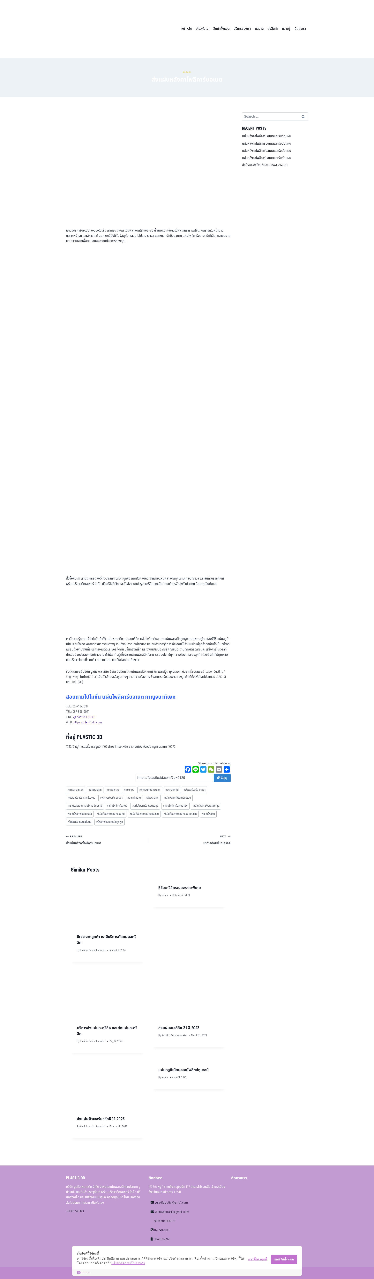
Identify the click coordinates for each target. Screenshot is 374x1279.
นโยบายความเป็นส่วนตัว (128, 1263)
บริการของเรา (242, 28)
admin (165, 895)
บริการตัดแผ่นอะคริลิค (216, 840)
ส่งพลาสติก (152, 798)
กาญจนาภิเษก (76, 790)
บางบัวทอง (113, 790)
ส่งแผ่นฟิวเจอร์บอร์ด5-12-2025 (100, 1119)
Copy (223, 777)
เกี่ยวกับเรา (202, 28)
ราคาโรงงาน (134, 798)
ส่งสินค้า (273, 28)
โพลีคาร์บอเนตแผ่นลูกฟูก (109, 822)
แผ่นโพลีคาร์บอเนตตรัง (175, 806)
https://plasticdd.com (87, 722)
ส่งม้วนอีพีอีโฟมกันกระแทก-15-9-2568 (265, 165)
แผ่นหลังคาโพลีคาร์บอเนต (177, 798)
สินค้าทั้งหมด (221, 28)
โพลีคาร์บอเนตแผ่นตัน (79, 822)
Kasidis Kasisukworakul (93, 950)
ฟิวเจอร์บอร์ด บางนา (194, 790)
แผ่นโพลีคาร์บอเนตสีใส (80, 814)
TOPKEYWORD (75, 1211)
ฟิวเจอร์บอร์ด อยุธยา (111, 798)
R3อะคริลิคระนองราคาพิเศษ (179, 888)
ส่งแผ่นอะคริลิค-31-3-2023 (178, 1028)
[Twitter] (203, 770)
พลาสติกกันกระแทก (150, 790)
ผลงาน (259, 28)
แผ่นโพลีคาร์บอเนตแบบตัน (111, 814)
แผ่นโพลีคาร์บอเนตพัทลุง (206, 806)
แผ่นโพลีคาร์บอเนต (117, 806)
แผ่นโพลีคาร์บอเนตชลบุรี (145, 806)
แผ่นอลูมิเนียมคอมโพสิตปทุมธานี (85, 806)
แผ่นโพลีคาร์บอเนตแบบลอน (144, 814)
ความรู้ (286, 28)
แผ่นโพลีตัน (208, 814)
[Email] (219, 770)
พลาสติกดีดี (172, 790)
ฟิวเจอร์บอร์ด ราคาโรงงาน (81, 798)
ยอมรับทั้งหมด (284, 1259)
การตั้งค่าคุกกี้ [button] (257, 1259)
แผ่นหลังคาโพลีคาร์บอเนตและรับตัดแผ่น (266, 136)
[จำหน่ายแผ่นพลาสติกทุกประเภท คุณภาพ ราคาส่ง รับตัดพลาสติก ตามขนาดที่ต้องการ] (93, 29)
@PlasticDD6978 (83, 717)
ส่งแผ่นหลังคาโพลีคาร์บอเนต (83, 840)
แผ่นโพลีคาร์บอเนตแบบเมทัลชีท (180, 814)
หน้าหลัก (186, 28)
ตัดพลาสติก (95, 790)
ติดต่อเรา (300, 28)
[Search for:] (275, 116)
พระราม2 (129, 790)
